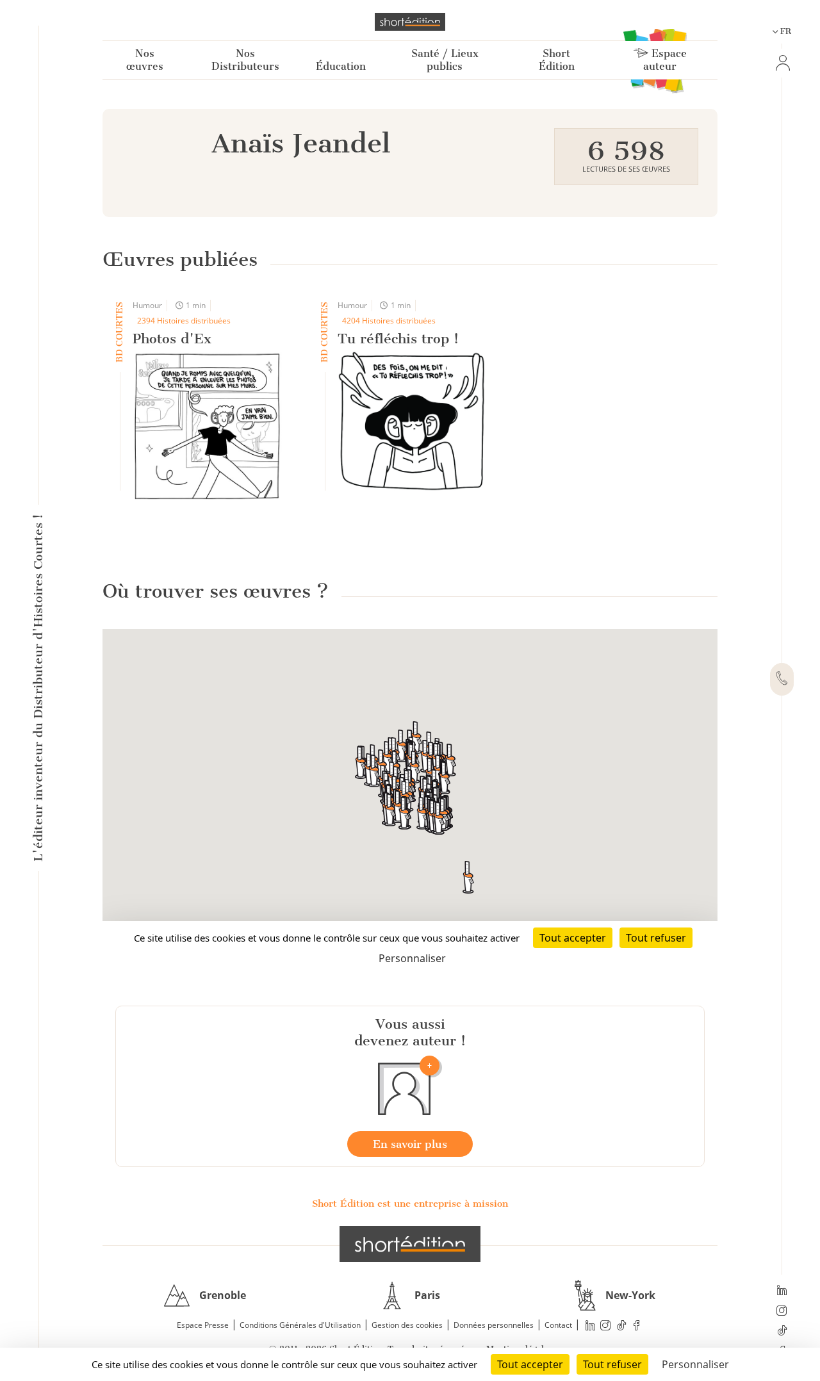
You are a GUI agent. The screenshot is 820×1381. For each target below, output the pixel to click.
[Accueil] (410, 22)
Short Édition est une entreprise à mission (410, 1203)
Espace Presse (203, 1325)
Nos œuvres (144, 59)
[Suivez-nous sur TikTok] (782, 1331)
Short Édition (557, 59)
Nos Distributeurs (245, 59)
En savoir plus (410, 1144)
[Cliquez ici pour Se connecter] (782, 63)
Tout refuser (612, 1364)
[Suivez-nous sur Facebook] (636, 1325)
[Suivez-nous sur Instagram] (782, 1312)
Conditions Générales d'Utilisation (300, 1325)
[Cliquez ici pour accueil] (410, 1244)
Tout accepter (530, 1364)
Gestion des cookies (407, 1325)
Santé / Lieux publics (445, 59)
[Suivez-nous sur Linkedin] (782, 1291)
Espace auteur (665, 59)
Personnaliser (695, 1364)
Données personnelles (494, 1325)
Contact (558, 1325)
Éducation (341, 66)
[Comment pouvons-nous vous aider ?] (781, 679)
